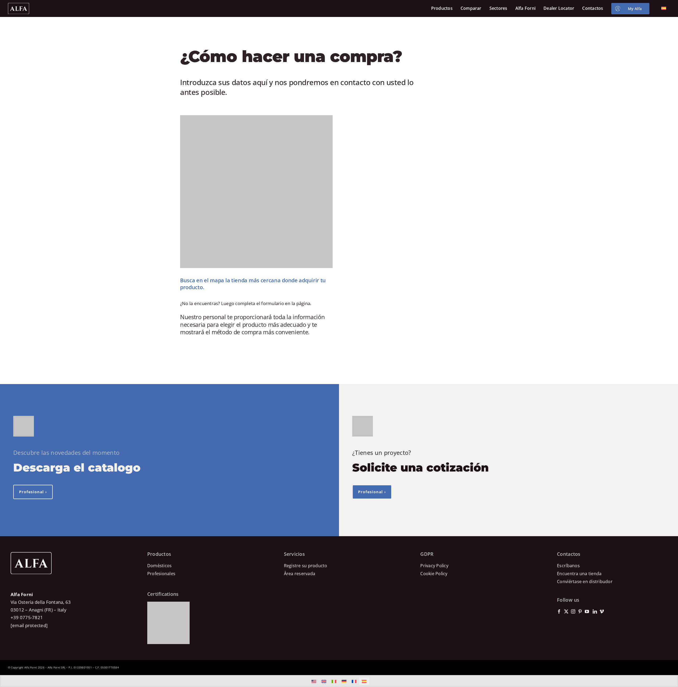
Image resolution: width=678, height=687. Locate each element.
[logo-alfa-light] (18, 5)
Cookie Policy (433, 573)
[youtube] (587, 611)
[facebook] (559, 611)
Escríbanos (568, 566)
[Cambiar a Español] (364, 681)
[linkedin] (595, 611)
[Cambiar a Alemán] (344, 681)
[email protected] (29, 625)
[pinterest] (580, 611)
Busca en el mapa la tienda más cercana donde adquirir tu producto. (253, 284)
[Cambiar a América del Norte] (314, 681)
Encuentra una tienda (579, 573)
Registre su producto (305, 566)
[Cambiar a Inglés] (324, 681)
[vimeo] (602, 611)
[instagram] (573, 611)
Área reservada (299, 573)
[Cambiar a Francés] (354, 681)
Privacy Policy (434, 566)
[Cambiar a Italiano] (334, 681)
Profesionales (161, 573)
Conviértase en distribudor (585, 581)
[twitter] (566, 611)
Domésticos (159, 566)
